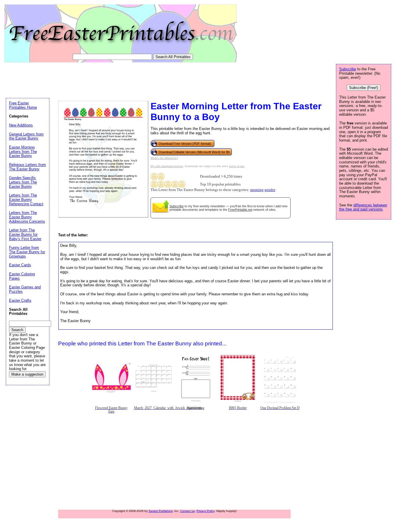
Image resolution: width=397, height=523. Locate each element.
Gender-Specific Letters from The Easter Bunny (23, 182)
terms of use (236, 166)
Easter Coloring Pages (22, 276)
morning (257, 190)
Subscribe (176, 206)
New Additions (21, 125)
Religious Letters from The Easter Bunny (27, 167)
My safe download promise (167, 166)
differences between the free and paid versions (363, 207)
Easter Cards (20, 265)
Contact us (187, 511)
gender (269, 190)
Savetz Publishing (161, 511)
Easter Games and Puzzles (25, 289)
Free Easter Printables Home (23, 105)
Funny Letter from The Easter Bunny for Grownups (27, 251)
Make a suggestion (27, 374)
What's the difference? (164, 158)
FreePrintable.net (240, 209)
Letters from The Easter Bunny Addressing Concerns (27, 216)
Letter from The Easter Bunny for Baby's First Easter (25, 234)
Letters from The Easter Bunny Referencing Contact (26, 199)
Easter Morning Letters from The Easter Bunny (23, 151)
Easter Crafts (20, 300)
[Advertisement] (111, 79)
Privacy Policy (205, 511)
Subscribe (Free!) (363, 87)
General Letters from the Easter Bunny (26, 136)
